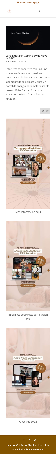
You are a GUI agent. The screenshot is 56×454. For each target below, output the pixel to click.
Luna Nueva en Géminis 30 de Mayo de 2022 (26, 57)
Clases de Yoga (28, 421)
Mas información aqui (28, 212)
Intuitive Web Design (17, 445)
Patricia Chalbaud (18, 61)
